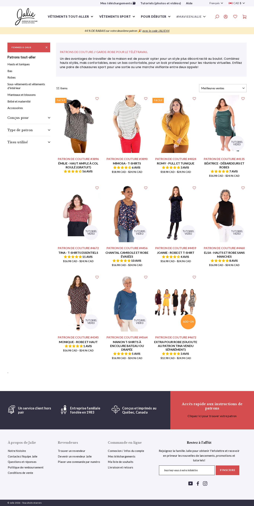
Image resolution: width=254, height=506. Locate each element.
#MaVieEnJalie (189, 16)
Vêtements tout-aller (68, 16)
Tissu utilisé (17, 142)
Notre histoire (17, 450)
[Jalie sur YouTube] (190, 483)
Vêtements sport (115, 16)
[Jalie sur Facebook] (198, 483)
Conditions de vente (20, 472)
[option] (127, 30)
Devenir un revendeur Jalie (75, 456)
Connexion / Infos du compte (126, 450)
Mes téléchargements (121, 456)
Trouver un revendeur (71, 450)
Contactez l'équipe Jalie (23, 456)
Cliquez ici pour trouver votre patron (212, 416)
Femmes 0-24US (21, 47)
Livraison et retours (120, 467)
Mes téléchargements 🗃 (118, 3)
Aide (189, 3)
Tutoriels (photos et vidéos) (160, 3)
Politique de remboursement (26, 467)
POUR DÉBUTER (153, 16)
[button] (73, 171)
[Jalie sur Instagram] (205, 483)
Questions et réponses (22, 461)
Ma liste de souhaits (120, 461)
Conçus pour (18, 118)
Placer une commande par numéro (79, 461)
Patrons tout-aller (21, 57)
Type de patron (20, 130)
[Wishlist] (235, 17)
